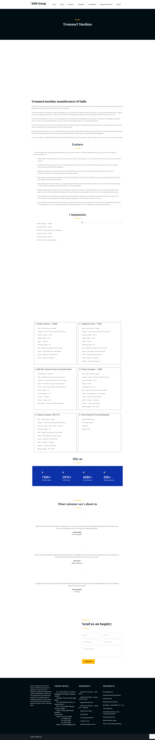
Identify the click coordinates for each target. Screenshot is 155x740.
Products (70, 4)
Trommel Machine (107, 708)
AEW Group (38, 737)
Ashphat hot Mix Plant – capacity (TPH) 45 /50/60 (88, 698)
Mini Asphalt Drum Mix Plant (110, 702)
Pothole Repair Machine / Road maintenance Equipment (111, 713)
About (62, 4)
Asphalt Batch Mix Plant (86, 702)
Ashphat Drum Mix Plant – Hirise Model (88, 693)
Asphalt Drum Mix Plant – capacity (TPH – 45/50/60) (88, 706)
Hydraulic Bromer (107, 698)
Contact (118, 4)
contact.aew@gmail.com (69, 724)
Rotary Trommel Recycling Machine (112, 723)
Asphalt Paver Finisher (86, 711)
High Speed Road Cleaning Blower (112, 695)
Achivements (92, 4)
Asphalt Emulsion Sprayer (109, 720)
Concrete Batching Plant (86, 717)
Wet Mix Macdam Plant (109, 717)
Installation (81, 4)
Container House (84, 721)
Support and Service (106, 4)
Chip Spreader (84, 714)
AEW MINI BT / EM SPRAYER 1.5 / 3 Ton (113, 705)
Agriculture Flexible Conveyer (88, 724)
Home (54, 4)
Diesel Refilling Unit (108, 692)
